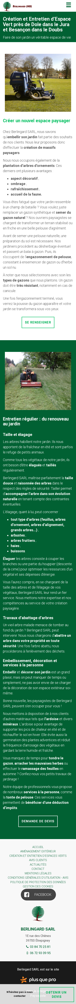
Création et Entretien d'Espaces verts (38, 856)
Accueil (38, 847)
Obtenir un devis (56, 994)
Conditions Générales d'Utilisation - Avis (38, 877)
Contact (38, 869)
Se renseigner (38, 322)
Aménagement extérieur (38, 851)
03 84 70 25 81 (40, 947)
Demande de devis (38, 821)
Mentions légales (38, 873)
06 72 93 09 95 (40, 953)
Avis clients (38, 860)
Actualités (38, 864)
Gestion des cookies (38, 886)
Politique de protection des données (38, 882)
